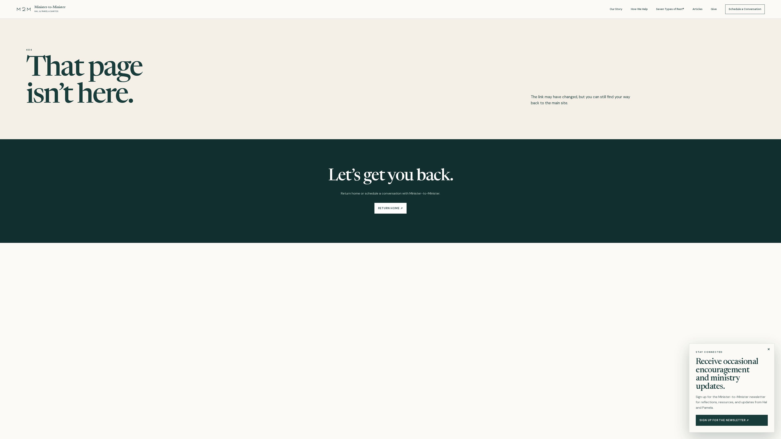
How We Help (639, 9)
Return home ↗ (390, 208)
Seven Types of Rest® (670, 9)
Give (714, 9)
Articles (697, 9)
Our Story (616, 9)
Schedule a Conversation (745, 9)
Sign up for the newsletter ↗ (724, 420)
